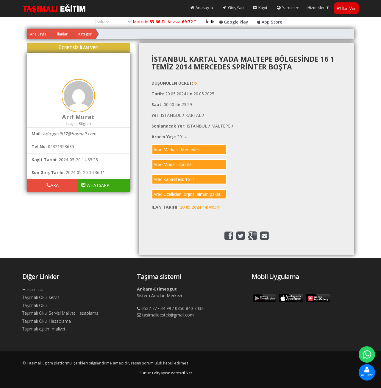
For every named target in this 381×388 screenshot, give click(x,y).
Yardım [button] (288, 7)
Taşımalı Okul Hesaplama (46, 321)
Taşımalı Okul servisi (41, 297)
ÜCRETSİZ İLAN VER (78, 47)
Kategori (85, 34)
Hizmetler (318, 7)
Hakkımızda (33, 289)
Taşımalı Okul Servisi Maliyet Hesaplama (60, 313)
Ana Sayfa (38, 34)
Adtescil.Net (181, 372)
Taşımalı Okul (35, 305)
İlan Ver (349, 8)
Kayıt (262, 7)
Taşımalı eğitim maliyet (43, 329)
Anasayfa (204, 7)
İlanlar (62, 34)
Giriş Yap (235, 7)
